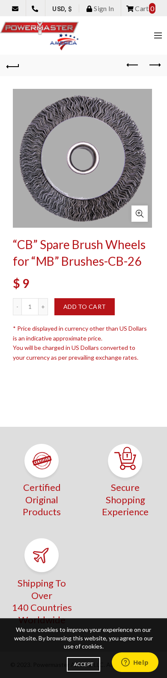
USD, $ (62, 9)
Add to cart (84, 306)
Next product (154, 65)
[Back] (13, 65)
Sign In (103, 8)
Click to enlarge (139, 213)
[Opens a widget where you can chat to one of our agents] (134, 663)
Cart (144, 8)
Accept (84, 664)
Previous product (132, 65)
